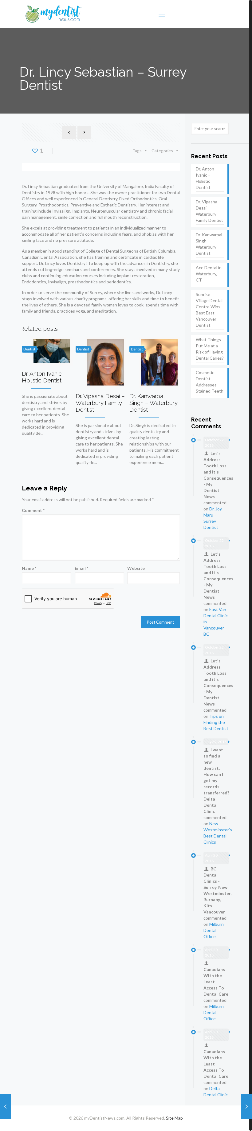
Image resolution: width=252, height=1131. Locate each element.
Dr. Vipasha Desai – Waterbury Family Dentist (100, 403)
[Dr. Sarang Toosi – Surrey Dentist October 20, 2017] (5, 1106)
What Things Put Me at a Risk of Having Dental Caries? (210, 349)
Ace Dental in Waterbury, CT (209, 273)
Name (29, 568)
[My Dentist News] (54, 14)
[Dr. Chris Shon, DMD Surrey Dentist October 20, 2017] (246, 1106)
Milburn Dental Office (213, 930)
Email (81, 568)
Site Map (174, 1118)
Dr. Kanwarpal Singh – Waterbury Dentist (153, 403)
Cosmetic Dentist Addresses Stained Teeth (209, 382)
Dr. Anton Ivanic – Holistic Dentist (44, 377)
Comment (33, 510)
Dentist (29, 349)
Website (136, 568)
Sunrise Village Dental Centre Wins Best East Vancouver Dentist (209, 310)
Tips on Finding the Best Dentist (215, 722)
